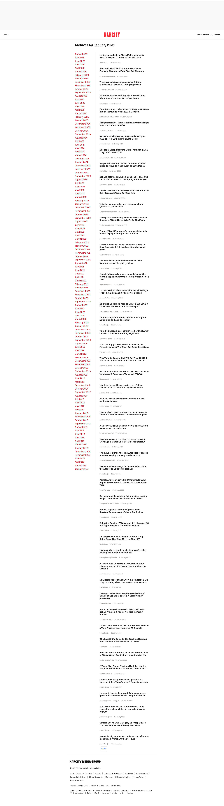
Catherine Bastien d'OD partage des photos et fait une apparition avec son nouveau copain (124, 524)
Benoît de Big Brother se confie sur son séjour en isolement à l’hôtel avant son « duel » (124, 737)
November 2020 (82, 294)
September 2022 (83, 218)
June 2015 (80, 458)
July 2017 (79, 399)
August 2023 (81, 179)
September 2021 (83, 260)
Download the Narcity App (113, 773)
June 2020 (80, 312)
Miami (96, 793)
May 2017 (79, 406)
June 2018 (80, 378)
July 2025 (79, 99)
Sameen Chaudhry (106, 619)
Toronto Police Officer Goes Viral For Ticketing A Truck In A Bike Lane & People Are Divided (124, 291)
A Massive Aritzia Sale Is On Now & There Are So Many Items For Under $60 (124, 427)
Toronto (78, 790)
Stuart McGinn (105, 298)
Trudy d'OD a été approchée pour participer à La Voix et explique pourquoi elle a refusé (123, 232)
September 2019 (83, 340)
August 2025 (81, 96)
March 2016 (80, 444)
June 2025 (80, 103)
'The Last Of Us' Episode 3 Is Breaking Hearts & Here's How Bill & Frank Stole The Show (123, 640)
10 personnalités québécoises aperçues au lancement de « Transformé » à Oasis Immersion (124, 680)
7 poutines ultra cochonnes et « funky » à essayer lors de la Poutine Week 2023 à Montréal (124, 110)
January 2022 (81, 246)
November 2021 (82, 253)
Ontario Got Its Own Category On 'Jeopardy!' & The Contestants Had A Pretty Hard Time (123, 724)
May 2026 (79, 64)
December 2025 (82, 82)
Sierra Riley (104, 103)
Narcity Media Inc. (95, 768)
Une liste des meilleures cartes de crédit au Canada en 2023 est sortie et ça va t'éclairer (121, 386)
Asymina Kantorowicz (107, 76)
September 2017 (83, 392)
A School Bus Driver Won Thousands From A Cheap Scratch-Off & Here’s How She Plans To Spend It (123, 566)
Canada (80, 786)
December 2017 (82, 385)
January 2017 (81, 413)
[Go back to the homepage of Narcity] (112, 34)
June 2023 (80, 186)
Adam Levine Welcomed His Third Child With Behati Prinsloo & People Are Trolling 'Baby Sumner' (122, 612)
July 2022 (79, 225)
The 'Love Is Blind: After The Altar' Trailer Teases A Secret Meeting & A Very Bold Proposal (124, 454)
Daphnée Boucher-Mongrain (109, 701)
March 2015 (80, 465)
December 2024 (82, 124)
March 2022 (80, 239)
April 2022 (79, 235)
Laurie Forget (104, 325)
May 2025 (79, 106)
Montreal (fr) (88, 790)
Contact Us (129, 773)
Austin (122, 793)
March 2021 (80, 281)
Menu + (6, 35)
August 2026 (81, 54)
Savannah (105, 793)
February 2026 (82, 75)
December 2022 (82, 207)
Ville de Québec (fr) (138, 790)
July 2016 (79, 430)
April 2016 (79, 441)
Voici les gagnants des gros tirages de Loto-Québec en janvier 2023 (122, 205)
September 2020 (83, 301)
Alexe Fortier (104, 268)
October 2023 (81, 173)
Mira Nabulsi (104, 544)
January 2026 (81, 78)
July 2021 (79, 267)
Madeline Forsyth (106, 284)
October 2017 (81, 389)
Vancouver (106, 790)
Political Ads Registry (123, 777)
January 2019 (81, 357)
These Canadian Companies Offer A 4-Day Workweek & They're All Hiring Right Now (120, 83)
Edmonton (125, 790)
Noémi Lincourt (105, 239)
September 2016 (83, 424)
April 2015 (79, 462)
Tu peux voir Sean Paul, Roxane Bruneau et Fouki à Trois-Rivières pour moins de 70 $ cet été (124, 626)
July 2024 (79, 141)
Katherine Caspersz (107, 90)
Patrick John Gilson (106, 130)
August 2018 (81, 375)
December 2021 (82, 249)
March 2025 (80, 113)
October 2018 (81, 368)
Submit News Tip (142, 773)
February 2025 (82, 117)
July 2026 (79, 57)
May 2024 (79, 148)
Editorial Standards (96, 777)
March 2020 (80, 319)
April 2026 (79, 68)
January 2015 (81, 469)
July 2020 (79, 308)
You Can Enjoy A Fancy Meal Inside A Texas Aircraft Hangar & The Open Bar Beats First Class (124, 345)
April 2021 (79, 277)
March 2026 (80, 71)
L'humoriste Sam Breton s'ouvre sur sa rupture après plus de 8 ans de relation (123, 318)
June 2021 (80, 270)
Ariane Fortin (104, 393)
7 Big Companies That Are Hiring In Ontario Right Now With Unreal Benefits (124, 124)
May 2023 (79, 190)
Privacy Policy (139, 777)
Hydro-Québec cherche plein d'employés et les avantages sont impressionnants (123, 551)
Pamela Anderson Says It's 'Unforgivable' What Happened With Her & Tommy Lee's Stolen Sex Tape (123, 482)
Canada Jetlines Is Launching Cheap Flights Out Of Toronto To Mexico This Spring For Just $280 (124, 178)
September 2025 (83, 92)
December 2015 (82, 451)
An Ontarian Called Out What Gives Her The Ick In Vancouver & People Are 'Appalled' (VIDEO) (124, 372)
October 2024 (81, 131)
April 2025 (79, 110)
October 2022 (81, 214)
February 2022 (82, 242)
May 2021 (79, 274)
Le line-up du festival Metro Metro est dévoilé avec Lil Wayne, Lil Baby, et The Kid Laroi (122, 56)
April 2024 (79, 152)
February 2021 (82, 284)
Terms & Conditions (77, 780)
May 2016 (79, 437)
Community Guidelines (78, 777)
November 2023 (82, 169)
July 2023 (79, 183)
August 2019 (81, 343)
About (72, 773)
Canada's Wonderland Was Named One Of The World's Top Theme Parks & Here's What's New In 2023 (124, 276)
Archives (90, 773)
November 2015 (82, 455)
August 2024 (81, 138)
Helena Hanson (105, 144)
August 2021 (81, 263)
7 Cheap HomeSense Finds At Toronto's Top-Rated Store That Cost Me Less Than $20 (122, 538)
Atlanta (114, 793)
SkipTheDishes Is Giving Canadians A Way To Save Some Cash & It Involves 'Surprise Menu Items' (122, 247)
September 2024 (83, 134)
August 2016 (81, 427)
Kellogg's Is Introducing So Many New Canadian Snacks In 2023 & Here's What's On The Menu (123, 218)
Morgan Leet (104, 379)
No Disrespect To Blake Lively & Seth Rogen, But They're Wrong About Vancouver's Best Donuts (124, 581)
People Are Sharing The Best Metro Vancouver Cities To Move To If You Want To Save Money (123, 164)
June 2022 (80, 228)
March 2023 (80, 197)
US (87, 786)
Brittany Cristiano (106, 198)
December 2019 (82, 329)
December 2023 (82, 166)
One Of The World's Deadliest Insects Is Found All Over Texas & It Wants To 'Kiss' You (124, 191)
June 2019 (80, 347)
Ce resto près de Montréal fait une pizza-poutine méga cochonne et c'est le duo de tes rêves (123, 497)
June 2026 (80, 61)
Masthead (108, 777)
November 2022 (82, 211)
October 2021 (81, 256)
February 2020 (82, 322)
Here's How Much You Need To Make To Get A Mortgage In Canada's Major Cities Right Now (122, 440)
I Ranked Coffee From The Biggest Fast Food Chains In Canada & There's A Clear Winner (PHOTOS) (122, 596)
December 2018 (82, 361)
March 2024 (80, 155)
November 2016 (82, 417)
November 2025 (82, 85)
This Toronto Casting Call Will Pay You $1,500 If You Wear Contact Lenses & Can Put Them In (123, 359)
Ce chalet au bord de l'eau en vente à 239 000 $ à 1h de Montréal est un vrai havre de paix (124, 305)
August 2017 (81, 396)
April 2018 (79, 382)
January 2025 (81, 120)
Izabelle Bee (104, 62)
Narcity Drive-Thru (106, 157)
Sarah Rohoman (105, 490)
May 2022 (79, 232)
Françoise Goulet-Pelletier (109, 117)
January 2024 (81, 162)
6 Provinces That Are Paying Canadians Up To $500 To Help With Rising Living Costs (122, 137)
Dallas (89, 793)
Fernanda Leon (105, 352)
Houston (130, 793)
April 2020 (79, 315)
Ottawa (97, 790)
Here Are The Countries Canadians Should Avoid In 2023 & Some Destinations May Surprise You (124, 653)
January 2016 (81, 448)
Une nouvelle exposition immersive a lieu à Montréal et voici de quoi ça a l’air (121, 262)
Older (104, 749)
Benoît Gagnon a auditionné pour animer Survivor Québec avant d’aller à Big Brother (121, 510)
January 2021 (81, 287)
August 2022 (81, 221)
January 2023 (81, 204)
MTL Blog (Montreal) (114, 786)
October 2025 (81, 89)
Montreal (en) (79, 793)
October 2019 (81, 336)
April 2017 (79, 410)
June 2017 (80, 403)
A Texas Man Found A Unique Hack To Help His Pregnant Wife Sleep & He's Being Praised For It (123, 667)
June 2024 (80, 145)
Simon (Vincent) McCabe (108, 211)
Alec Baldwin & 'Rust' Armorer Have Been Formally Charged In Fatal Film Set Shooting (122, 69)
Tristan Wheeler (105, 255)
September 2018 (83, 371)
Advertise (80, 773)
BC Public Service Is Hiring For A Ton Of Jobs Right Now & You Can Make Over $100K (122, 97)
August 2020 (81, 305)
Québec (93, 786)
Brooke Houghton (106, 184)
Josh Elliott (104, 646)
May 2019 (79, 350)
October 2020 (81, 298)
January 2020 (81, 326)
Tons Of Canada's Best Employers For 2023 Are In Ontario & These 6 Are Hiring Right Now (124, 332)
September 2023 (83, 176)
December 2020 (82, 291)
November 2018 (82, 364)
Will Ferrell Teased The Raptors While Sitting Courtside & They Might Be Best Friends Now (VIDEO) (122, 709)
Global (101, 786)
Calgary (116, 790)
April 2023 (79, 193)
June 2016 (80, 434)
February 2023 (82, 200)
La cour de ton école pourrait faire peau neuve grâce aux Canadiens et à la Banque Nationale (123, 694)
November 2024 (82, 127)
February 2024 (82, 159)
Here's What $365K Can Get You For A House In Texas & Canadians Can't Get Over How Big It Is (123, 413)
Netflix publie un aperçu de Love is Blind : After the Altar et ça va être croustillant (123, 467)
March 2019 (80, 354)
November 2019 (82, 333)
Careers (98, 773)
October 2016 (81, 420)
